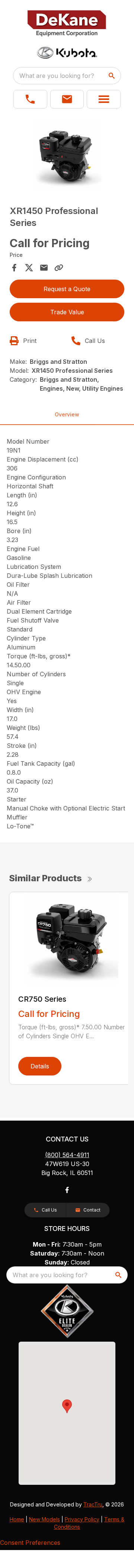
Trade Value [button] (67, 312)
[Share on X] (29, 267)
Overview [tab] (67, 414)
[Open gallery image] (67, 154)
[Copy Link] (58, 267)
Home (17, 1519)
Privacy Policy (82, 1519)
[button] (30, 99)
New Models (44, 1519)
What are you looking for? (56, 75)
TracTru (92, 1504)
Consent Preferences (30, 1542)
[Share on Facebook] (14, 267)
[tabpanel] (67, 156)
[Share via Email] (43, 267)
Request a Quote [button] (67, 289)
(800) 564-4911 (67, 1155)
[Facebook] (67, 1190)
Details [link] (40, 1066)
